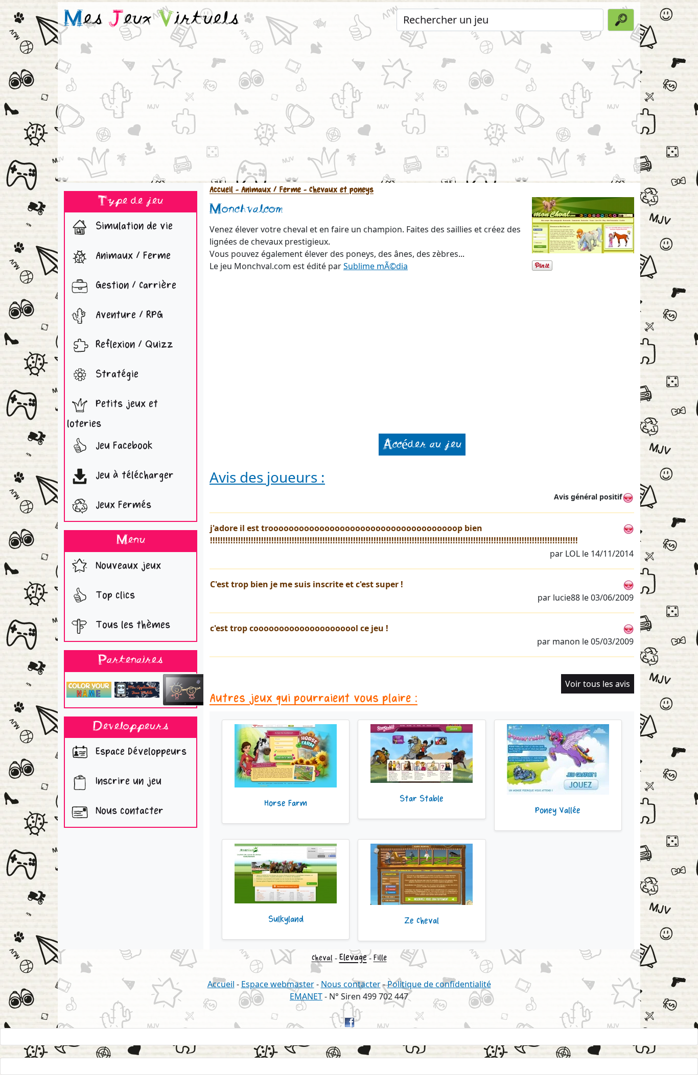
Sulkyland (286, 919)
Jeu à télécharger (133, 476)
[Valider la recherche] (621, 20)
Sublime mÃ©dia (375, 266)
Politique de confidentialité (439, 984)
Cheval (322, 958)
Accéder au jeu (422, 444)
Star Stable (422, 798)
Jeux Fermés (121, 505)
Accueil (221, 189)
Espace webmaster (277, 984)
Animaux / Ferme (131, 256)
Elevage (353, 957)
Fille (380, 957)
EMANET (306, 996)
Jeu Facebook (122, 446)
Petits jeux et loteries (112, 414)
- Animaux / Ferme (267, 189)
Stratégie (115, 374)
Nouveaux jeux (126, 565)
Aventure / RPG (127, 315)
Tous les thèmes (131, 625)
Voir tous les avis (597, 683)
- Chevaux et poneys (337, 189)
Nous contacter (128, 811)
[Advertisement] (349, 109)
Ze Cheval (421, 920)
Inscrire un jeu (126, 782)
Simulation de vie (132, 226)
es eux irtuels (151, 19)
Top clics (113, 595)
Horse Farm (285, 803)
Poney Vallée (557, 810)
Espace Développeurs (139, 752)
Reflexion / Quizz (132, 345)
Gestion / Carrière (134, 286)
